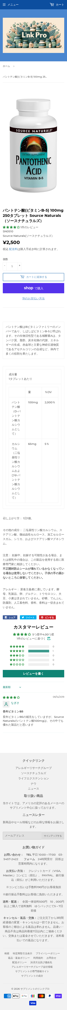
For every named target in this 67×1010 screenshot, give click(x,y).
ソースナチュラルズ (33, 773)
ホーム (6, 66)
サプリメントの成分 (32, 975)
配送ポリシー (19, 962)
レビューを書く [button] (33, 673)
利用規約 (38, 957)
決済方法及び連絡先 (41, 962)
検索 (6, 953)
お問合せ (51, 957)
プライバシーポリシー (48, 953)
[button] (11, 227)
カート (59, 4)
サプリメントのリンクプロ (35, 988)
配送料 (13, 249)
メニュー (13, 4)
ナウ (33, 783)
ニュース (33, 788)
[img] (11, 697)
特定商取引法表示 (22, 953)
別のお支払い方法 (33, 298)
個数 (5, 259)
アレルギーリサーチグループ (33, 768)
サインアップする (53, 835)
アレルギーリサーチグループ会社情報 (32, 966)
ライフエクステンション (33, 778)
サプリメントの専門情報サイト (32, 971)
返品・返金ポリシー (19, 957)
